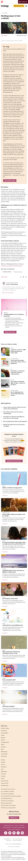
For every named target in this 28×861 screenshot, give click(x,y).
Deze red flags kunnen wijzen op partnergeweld (15, 421)
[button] (23, 2)
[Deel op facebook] (20, 277)
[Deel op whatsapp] (26, 277)
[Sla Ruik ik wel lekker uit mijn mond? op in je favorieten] (25, 473)
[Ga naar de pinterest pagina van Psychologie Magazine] (22, 832)
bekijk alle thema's (18, 271)
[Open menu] (26, 6)
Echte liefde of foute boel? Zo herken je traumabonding (13, 412)
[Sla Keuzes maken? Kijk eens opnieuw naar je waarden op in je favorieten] (25, 499)
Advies (5, 13)
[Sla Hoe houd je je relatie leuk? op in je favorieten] (25, 584)
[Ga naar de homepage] (5, 6)
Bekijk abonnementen (19, 5)
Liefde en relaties (7, 271)
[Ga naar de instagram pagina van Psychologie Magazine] (18, 832)
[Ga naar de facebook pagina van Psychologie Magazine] (5, 832)
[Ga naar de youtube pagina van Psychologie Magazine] (14, 832)
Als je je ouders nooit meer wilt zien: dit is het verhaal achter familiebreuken (14, 408)
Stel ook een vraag (10, 180)
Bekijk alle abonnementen (14, 461)
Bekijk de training (10, 332)
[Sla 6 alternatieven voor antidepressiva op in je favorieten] (25, 610)
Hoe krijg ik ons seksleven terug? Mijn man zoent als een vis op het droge (13, 417)
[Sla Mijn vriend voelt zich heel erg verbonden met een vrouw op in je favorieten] (25, 637)
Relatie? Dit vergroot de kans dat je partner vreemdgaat (14, 425)
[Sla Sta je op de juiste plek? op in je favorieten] (25, 665)
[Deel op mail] (23, 277)
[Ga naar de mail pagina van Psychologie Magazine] (9, 832)
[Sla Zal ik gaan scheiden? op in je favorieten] (25, 691)
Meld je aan (13, 817)
